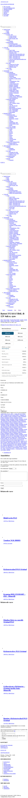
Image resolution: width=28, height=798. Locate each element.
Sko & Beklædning (13, 98)
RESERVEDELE (7, 113)
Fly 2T (7, 436)
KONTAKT (6, 14)
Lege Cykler (12, 50)
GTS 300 (22, 436)
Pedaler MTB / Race (14, 90)
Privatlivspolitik (7, 768)
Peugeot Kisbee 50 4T (12, 443)
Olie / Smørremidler (13, 109)
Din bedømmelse (5, 468)
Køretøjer (11, 148)
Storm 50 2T (21, 446)
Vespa (10, 136)
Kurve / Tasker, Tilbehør (14, 87)
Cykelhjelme (12, 82)
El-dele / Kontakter (15, 321)
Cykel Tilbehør (9, 72)
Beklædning (12, 100)
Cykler (7, 49)
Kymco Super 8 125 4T (7, 439)
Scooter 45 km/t (12, 37)
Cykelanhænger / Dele (14, 81)
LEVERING (6, 10)
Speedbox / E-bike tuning (15, 78)
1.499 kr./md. (20, 340)
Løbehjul (8, 147)
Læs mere (10, 543)
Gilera (10, 130)
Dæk (10, 120)
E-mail (2, 485)
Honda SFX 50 (21, 437)
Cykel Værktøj (12, 77)
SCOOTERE (6, 33)
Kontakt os (5, 779)
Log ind (5, 786)
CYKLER (5, 47)
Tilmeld (3, 738)
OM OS (5, 13)
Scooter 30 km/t (12, 36)
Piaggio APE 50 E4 (13, 144)
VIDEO (5, 772)
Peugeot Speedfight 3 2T (8, 445)
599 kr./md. (20, 336)
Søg (15, 310)
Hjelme (10, 104)
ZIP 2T (4, 450)
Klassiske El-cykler (13, 65)
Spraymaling (12, 112)
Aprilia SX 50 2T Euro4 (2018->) (12, 415)
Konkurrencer (6, 762)
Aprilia (10, 129)
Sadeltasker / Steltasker (14, 95)
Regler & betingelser (8, 771)
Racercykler (12, 60)
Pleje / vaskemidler (13, 111)
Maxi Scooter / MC (13, 38)
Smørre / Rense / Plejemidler (15, 96)
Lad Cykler (11, 61)
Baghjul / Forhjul (13, 116)
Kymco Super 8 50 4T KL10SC (12, 441)
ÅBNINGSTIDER (7, 9)
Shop (2, 319)
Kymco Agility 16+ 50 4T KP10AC (9, 438)
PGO (10, 134)
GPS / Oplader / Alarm (14, 103)
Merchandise (12, 107)
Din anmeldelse (4, 471)
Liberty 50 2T (24, 441)
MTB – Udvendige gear (14, 58)
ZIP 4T (8, 450)
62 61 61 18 (3, 750)
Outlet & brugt (6, 29)
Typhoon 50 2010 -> (10, 448)
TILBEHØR (6, 70)
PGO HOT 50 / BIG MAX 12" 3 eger (9, 446)
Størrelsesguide (6, 764)
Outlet (7, 32)
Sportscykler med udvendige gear (16, 55)
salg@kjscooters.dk (5, 752)
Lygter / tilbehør (12, 89)
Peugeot (11, 133)
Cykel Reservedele (10, 114)
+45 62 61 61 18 (4, 1)
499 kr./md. (7, 336)
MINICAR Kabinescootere (15, 46)
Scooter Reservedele (11, 127)
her (14, 731)
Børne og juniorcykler (14, 51)
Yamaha (11, 138)
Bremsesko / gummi (13, 118)
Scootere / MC (9, 34)
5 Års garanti (6, 769)
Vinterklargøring (7, 765)
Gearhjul (11, 121)
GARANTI (6, 11)
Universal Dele (12, 139)
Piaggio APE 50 (13, 143)
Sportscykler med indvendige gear (17, 54)
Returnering (6, 780)
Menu (19, 310)
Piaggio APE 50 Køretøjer (15, 45)
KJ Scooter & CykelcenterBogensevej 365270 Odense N (6, 746)
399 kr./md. (20, 333)
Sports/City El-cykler (14, 64)
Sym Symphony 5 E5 (17, 447)
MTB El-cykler (12, 67)
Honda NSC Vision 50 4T (11, 437)
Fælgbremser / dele (13, 122)
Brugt (7, 30)
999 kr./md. (7, 340)
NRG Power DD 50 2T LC (14, 442)
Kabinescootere (9, 42)
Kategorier (10, 310)
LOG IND (5, 15)
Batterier (22, 415)
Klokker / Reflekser (13, 86)
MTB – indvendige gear (14, 56)
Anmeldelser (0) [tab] (7, 452)
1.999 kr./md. (8, 343)
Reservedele (6, 319)
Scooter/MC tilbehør (11, 99)
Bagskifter (11, 117)
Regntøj (11, 94)
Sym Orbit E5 (8, 447)
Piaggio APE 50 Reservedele (12, 142)
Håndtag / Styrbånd (13, 85)
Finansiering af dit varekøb (9, 773)
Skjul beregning (5, 348)
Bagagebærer (12, 73)
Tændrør (11, 140)
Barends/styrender (13, 74)
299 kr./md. (7, 333)
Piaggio (11, 135)
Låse (10, 80)
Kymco (11, 131)
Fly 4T (11, 436)
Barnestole (11, 76)
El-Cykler (8, 63)
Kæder (10, 125)
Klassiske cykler (13, 52)
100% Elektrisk (6, 145)
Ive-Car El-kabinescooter (9, 8)
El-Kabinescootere (13, 43)
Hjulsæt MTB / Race (14, 123)
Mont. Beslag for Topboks (15, 108)
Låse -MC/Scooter (13, 105)
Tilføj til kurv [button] (11, 521)
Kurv (4, 310)
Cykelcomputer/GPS (14, 83)
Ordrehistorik (6, 788)
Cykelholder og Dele (14, 91)
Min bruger (6, 787)
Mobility (8, 39)
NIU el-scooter (6, 6)
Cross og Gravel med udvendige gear (17, 59)
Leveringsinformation (8, 767)
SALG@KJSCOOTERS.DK (7, 4)
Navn (2, 483)
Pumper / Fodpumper (14, 92)
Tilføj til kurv (3, 411)
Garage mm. (12, 102)
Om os (4, 763)
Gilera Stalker (16, 436)
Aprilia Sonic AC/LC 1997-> (7, 414)
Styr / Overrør (12, 126)
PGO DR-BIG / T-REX (20, 445)
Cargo (10, 69)
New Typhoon (4, 442)
